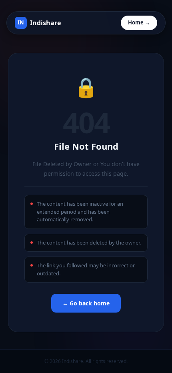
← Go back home (86, 303)
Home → (139, 22)
